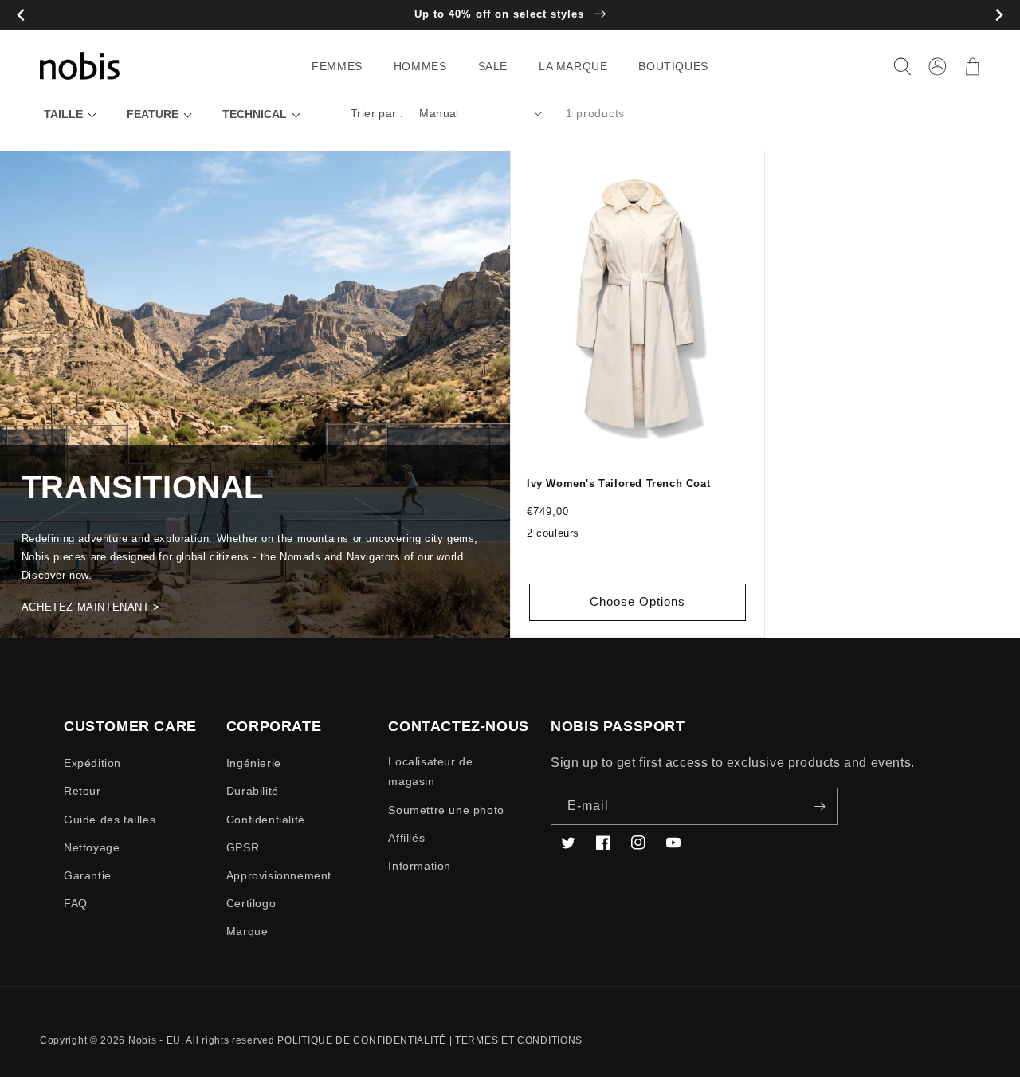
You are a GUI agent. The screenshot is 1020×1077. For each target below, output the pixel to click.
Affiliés (406, 837)
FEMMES (337, 66)
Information (419, 865)
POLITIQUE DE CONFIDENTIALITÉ (361, 1040)
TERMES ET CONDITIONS (519, 1040)
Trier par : (377, 113)
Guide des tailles (109, 819)
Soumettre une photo (446, 810)
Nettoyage (92, 847)
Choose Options (637, 601)
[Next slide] (999, 15)
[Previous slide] (21, 15)
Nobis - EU (154, 1040)
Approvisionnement (279, 875)
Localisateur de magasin (430, 771)
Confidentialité (265, 819)
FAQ (76, 903)
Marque (247, 931)
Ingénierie (253, 763)
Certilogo (251, 903)
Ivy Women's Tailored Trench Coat (618, 483)
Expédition (92, 763)
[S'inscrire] (819, 806)
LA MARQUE (573, 66)
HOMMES (420, 66)
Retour (82, 790)
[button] (343, 66)
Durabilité (252, 790)
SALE (493, 66)
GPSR (242, 847)
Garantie (88, 875)
